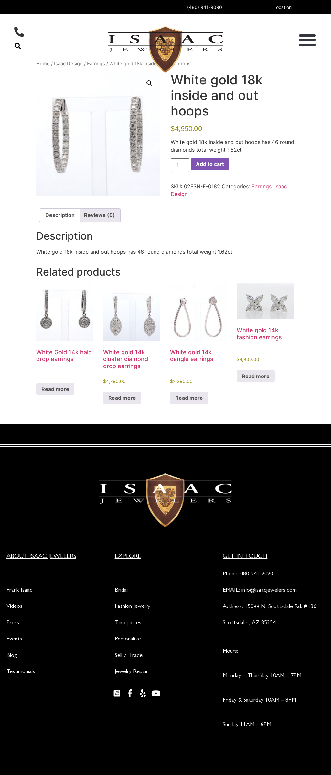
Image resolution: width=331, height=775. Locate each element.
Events (14, 639)
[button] (17, 45)
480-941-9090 (256, 574)
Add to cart (210, 164)
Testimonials (20, 672)
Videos (14, 607)
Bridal (121, 591)
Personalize (128, 639)
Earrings (261, 186)
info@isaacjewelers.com (269, 591)
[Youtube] (155, 693)
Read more (55, 389)
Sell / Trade (129, 656)
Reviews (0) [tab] (99, 215)
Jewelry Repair (131, 672)
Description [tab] (60, 215)
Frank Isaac (19, 591)
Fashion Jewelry (132, 607)
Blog (11, 656)
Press (12, 623)
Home (43, 64)
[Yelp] (142, 693)
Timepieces (128, 623)
